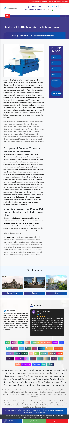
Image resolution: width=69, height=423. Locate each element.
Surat (34, 293)
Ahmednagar (58, 348)
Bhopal (28, 348)
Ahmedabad (35, 342)
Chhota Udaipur (46, 342)
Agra (26, 359)
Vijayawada (36, 364)
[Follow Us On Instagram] (60, 6)
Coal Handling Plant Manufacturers (14, 121)
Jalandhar (44, 353)
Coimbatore (10, 359)
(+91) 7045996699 (34, 7)
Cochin (18, 364)
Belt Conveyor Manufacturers (34, 121)
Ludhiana (52, 353)
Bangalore (49, 348)
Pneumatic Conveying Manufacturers (30, 139)
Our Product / (27, 410)
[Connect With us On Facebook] (48, 6)
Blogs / (45, 410)
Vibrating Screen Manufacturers (34, 141)
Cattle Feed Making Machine (32, 255)
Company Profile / (16, 410)
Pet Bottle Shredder (16, 255)
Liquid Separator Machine (27, 242)
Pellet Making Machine (29, 247)
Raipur (21, 342)
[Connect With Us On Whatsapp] (52, 10)
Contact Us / (59, 410)
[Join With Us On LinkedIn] (56, 6)
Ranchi (22, 348)
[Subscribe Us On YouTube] (48, 10)
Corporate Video (40, 412)
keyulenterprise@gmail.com (35, 9)
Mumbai (17, 353)
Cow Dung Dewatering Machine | (38, 1)
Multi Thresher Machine (25, 250)
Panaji (27, 342)
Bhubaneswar (26, 364)
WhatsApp (35, 421)
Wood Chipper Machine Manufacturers (21, 92)
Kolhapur (10, 353)
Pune (31, 353)
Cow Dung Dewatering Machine (37, 376)
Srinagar (14, 348)
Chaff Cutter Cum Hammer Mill (26, 237)
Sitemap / (51, 410)
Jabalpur (41, 348)
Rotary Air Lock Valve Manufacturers (25, 134)
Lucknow (40, 359)
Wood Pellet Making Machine (12, 247)
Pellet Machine (28, 379)
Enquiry (57, 421)
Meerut (47, 359)
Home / (7, 410)
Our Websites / (29, 412)
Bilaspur (14, 342)
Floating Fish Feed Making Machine (20, 252)
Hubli (43, 364)
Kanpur (33, 359)
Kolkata (54, 359)
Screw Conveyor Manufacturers (13, 124)
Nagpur (24, 353)
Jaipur (61, 359)
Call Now (12, 421)
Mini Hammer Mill (22, 244)
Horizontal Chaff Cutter (36, 244)
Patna (8, 342)
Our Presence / (37, 410)
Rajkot (12, 293)
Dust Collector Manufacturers (22, 126)
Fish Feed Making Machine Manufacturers (25, 112)
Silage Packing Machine (11, 242)
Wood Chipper (27, 374)
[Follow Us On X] (52, 6)
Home (14, 36)
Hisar (56, 293)
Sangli (36, 353)
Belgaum (50, 364)
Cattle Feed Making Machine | (58, 1)
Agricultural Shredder (18, 239)
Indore (34, 348)
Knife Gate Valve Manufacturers (13, 141)
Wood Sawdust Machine (33, 239)
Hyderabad (19, 359)
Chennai (59, 353)
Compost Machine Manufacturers (24, 129)
